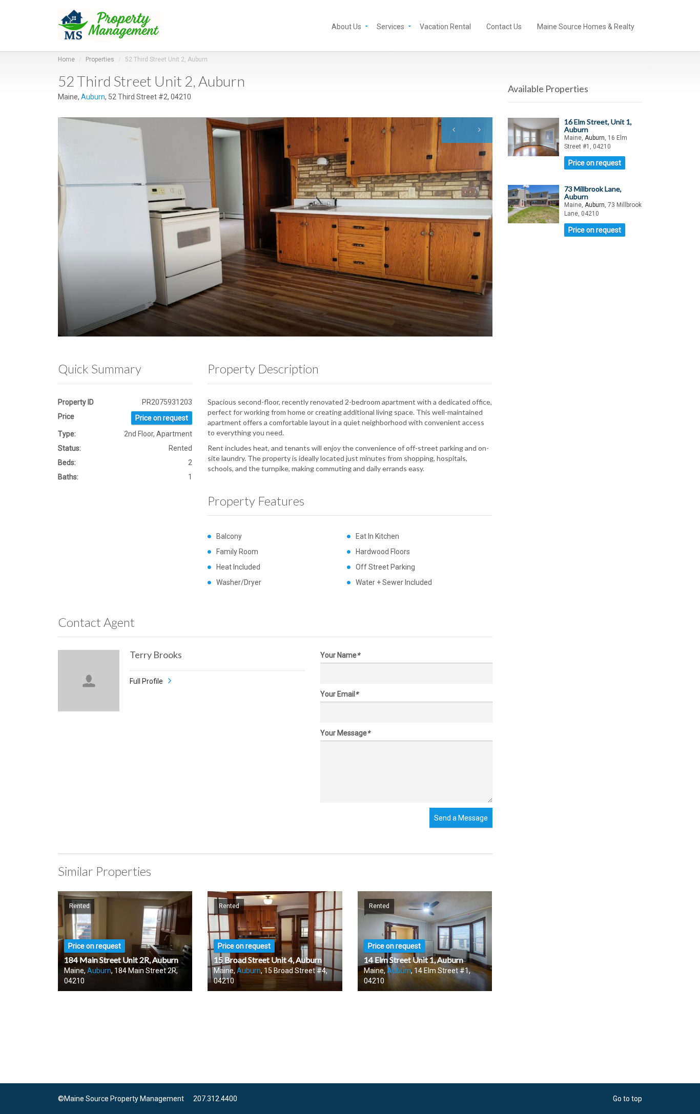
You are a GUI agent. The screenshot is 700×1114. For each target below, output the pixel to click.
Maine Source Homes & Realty (585, 26)
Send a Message (461, 818)
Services (390, 26)
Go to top (627, 1099)
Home (66, 59)
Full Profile (146, 681)
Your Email (339, 694)
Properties (100, 59)
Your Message (345, 733)
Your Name (340, 655)
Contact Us (504, 26)
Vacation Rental (445, 26)
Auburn (93, 97)
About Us (346, 26)
